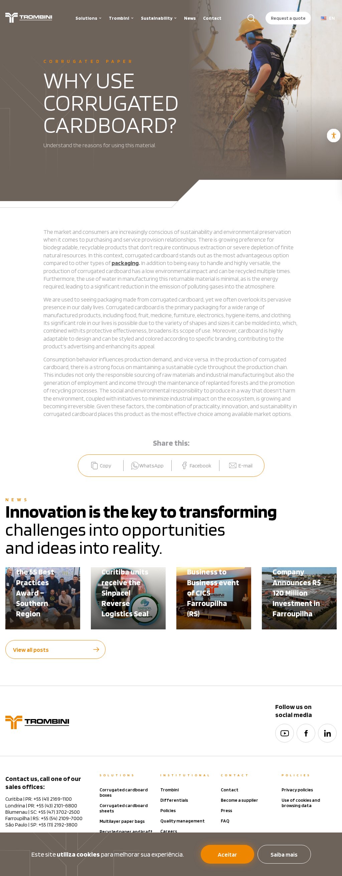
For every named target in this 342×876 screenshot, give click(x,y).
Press (226, 810)
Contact (212, 18)
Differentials (174, 800)
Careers (168, 831)
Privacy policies (297, 789)
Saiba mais (284, 854)
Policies (168, 810)
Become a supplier (239, 800)
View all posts (31, 649)
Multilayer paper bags (122, 821)
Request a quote (288, 18)
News (190, 18)
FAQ (225, 820)
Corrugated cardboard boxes (124, 792)
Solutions (86, 18)
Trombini (119, 18)
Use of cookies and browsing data (301, 802)
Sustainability (156, 18)
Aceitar (227, 854)
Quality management (182, 820)
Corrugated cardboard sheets (124, 808)
